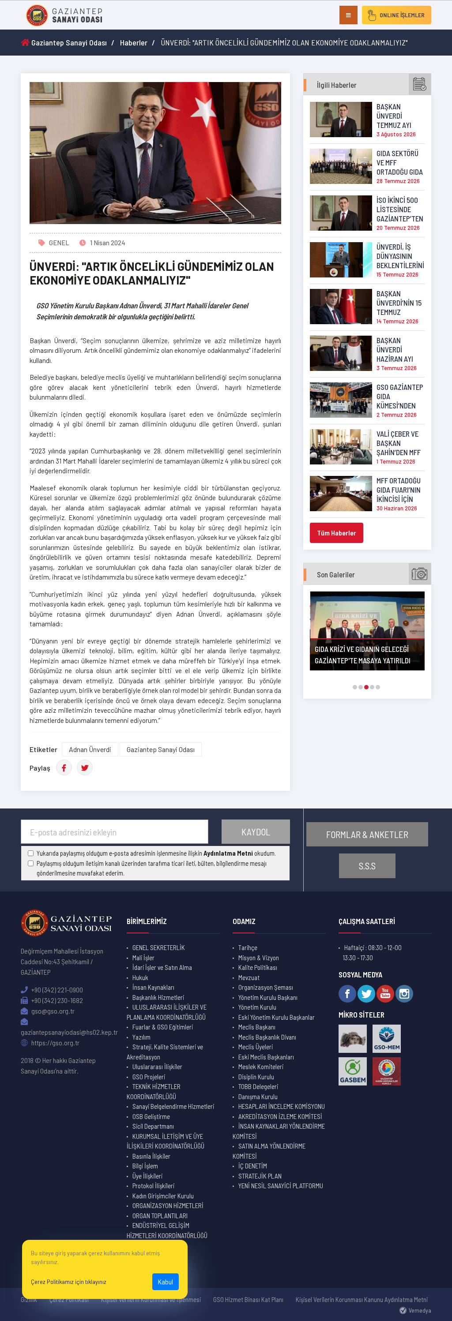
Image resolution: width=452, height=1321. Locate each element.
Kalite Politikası (257, 967)
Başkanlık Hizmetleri (158, 997)
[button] (355, 687)
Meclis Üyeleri (255, 1047)
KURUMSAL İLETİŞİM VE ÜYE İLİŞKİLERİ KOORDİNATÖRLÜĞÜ (165, 1141)
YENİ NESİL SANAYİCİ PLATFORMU (280, 1186)
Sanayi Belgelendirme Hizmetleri (173, 1106)
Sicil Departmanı (153, 1126)
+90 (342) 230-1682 (56, 1000)
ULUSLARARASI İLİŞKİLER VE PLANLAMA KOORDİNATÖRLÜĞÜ (167, 1012)
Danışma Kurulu (258, 1096)
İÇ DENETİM (252, 1166)
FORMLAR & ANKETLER (367, 834)
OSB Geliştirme (151, 1116)
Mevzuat (249, 977)
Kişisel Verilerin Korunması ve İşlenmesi (151, 1299)
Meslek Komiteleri (260, 1066)
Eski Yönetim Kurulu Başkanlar (276, 1017)
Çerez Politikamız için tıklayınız (68, 1281)
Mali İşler (143, 958)
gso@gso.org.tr (52, 1011)
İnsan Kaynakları (153, 987)
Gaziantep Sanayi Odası (68, 42)
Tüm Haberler (336, 532)
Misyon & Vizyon (258, 958)
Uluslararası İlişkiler (157, 1066)
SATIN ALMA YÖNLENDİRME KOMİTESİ (269, 1151)
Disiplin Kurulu (256, 1077)
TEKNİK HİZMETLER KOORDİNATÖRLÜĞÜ (154, 1091)
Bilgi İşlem (145, 1166)
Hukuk (140, 977)
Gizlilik (29, 1299)
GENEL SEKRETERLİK (158, 947)
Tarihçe (247, 947)
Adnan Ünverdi (90, 749)
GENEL (59, 243)
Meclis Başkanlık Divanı (267, 1037)
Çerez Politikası (69, 1299)
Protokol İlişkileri (153, 1186)
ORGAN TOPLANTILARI (160, 1216)
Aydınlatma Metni (228, 853)
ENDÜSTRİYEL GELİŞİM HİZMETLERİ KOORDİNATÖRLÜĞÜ (167, 1230)
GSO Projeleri (148, 1077)
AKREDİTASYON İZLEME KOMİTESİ (280, 1116)
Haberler (133, 42)
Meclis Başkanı (256, 1027)
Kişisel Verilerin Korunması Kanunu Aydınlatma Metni (362, 1299)
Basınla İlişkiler (151, 1156)
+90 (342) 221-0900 (56, 989)
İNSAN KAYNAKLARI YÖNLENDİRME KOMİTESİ (279, 1131)
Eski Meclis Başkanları (266, 1057)
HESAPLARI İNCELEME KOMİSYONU (281, 1106)
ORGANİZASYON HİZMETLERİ (167, 1205)
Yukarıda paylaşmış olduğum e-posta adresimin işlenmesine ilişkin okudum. (156, 853)
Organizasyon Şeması (265, 987)
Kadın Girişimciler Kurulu (163, 1196)
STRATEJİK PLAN (260, 1176)
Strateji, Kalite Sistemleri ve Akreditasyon (165, 1052)
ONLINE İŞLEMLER (402, 15)
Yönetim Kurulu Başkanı (268, 997)
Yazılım (141, 1037)
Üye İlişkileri (147, 1176)
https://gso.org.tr (54, 1042)
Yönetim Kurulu (257, 1007)
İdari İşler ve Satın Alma (162, 967)
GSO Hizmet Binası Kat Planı (248, 1299)
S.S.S (367, 865)
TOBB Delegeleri (258, 1086)
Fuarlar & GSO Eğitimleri (162, 1027)
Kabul (165, 1281)
